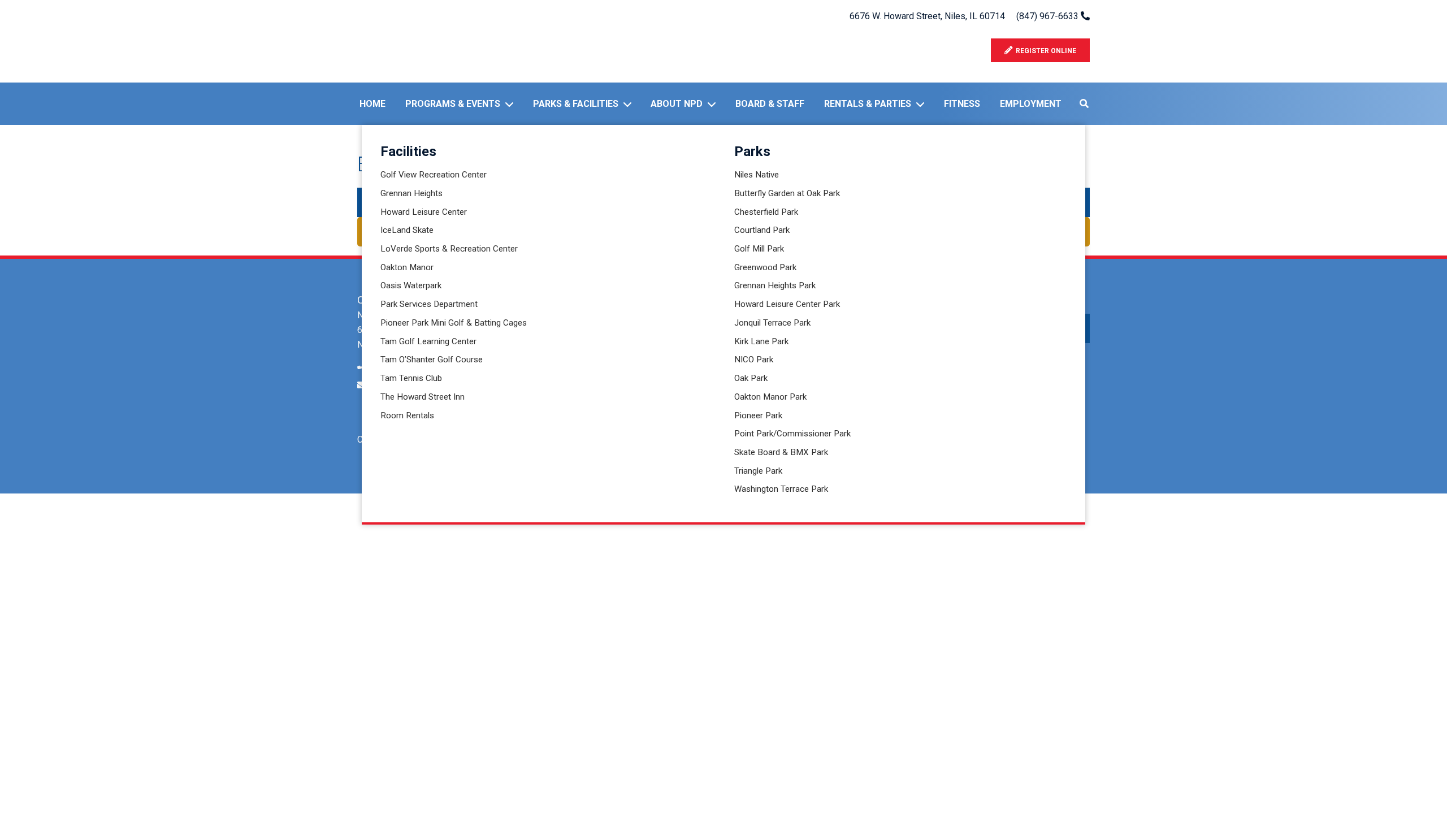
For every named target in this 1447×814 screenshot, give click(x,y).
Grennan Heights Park (775, 285)
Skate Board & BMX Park (781, 452)
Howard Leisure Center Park (787, 304)
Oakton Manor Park (770, 397)
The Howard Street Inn (422, 397)
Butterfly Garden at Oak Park (787, 193)
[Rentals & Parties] (922, 104)
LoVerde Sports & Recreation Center (449, 249)
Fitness (962, 103)
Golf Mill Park (759, 249)
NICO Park (753, 359)
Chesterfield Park (766, 212)
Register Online (1044, 51)
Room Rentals (407, 415)
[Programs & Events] (511, 104)
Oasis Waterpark (410, 285)
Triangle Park (758, 471)
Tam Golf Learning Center (428, 341)
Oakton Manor (407, 267)
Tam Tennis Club (411, 378)
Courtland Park (762, 230)
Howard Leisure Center (423, 212)
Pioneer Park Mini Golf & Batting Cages (453, 323)
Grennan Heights (411, 193)
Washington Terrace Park (781, 489)
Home (372, 103)
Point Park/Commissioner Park (792, 433)
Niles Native (756, 175)
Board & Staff (769, 103)
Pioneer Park (758, 415)
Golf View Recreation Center (433, 175)
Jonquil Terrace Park (772, 323)
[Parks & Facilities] (629, 104)
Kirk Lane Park (761, 341)
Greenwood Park (765, 267)
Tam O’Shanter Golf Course (431, 359)
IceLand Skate (407, 230)
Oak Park (751, 378)
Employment (1031, 103)
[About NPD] (714, 104)
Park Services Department (429, 304)
